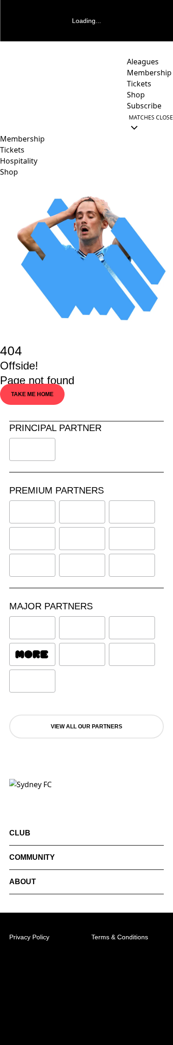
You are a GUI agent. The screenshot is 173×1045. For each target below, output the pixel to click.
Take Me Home (32, 394)
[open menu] (7, 122)
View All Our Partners (86, 726)
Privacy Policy (29, 937)
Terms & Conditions (119, 937)
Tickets (12, 150)
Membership (22, 139)
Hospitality (18, 161)
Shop (9, 172)
